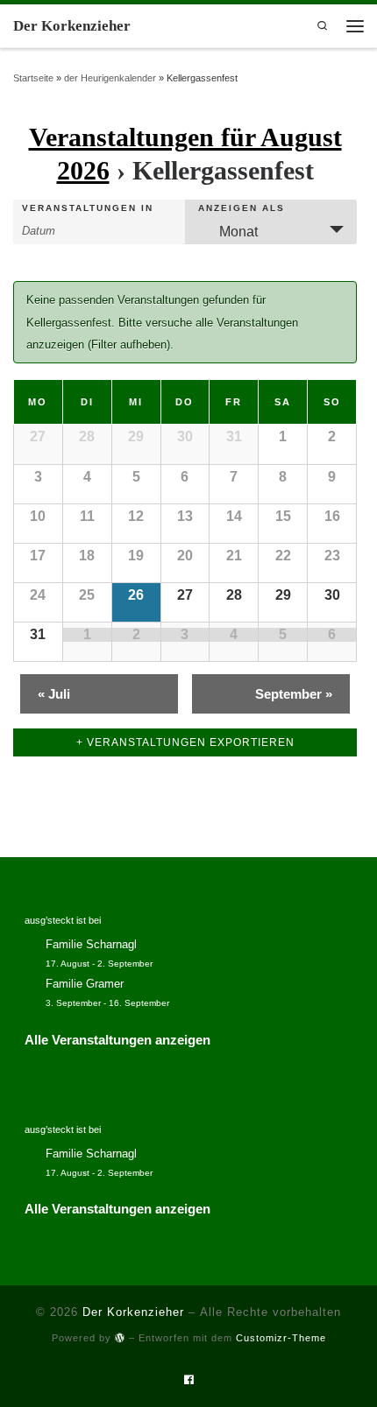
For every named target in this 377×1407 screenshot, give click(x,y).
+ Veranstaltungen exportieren (185, 742)
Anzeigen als (241, 208)
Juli (54, 693)
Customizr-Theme (281, 1338)
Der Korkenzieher (133, 1312)
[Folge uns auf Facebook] (189, 1380)
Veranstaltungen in (87, 208)
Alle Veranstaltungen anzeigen (117, 1039)
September (293, 693)
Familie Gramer (85, 984)
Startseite (33, 78)
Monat (238, 231)
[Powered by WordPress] (120, 1337)
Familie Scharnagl (91, 945)
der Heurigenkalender (110, 78)
